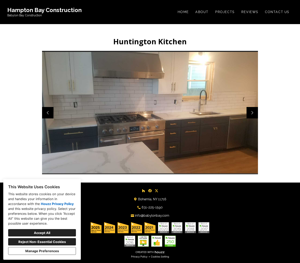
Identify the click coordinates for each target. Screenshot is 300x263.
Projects (225, 12)
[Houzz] (143, 190)
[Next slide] (252, 112)
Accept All (42, 233)
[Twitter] (156, 190)
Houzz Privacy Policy (57, 204)
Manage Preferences (42, 251)
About (202, 12)
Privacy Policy (139, 256)
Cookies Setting (160, 256)
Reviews (249, 12)
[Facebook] (150, 190)
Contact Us (277, 12)
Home (183, 12)
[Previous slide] (47, 112)
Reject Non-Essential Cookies (42, 242)
